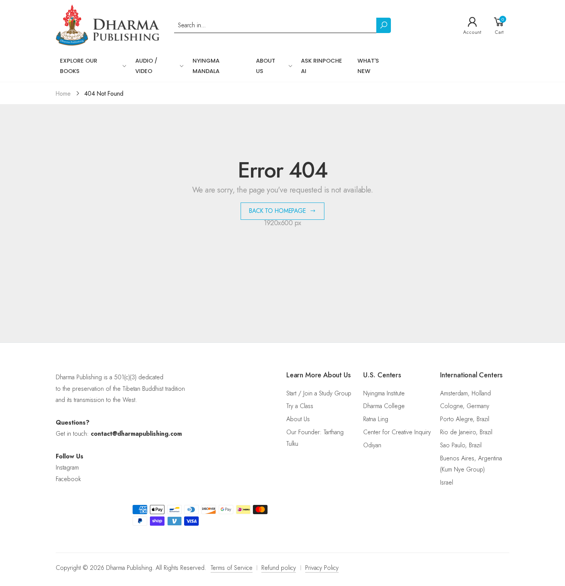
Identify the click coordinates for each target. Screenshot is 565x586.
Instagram (67, 467)
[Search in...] (383, 25)
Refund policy (278, 567)
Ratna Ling (375, 419)
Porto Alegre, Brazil (464, 419)
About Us (298, 419)
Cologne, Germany (464, 406)
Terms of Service (232, 567)
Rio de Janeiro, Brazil (466, 432)
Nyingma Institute (384, 393)
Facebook (68, 479)
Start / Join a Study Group (318, 393)
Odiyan (372, 445)
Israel (446, 482)
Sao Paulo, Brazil (461, 445)
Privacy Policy (322, 567)
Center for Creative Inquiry (397, 432)
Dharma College (384, 406)
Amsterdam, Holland (465, 393)
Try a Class (299, 406)
